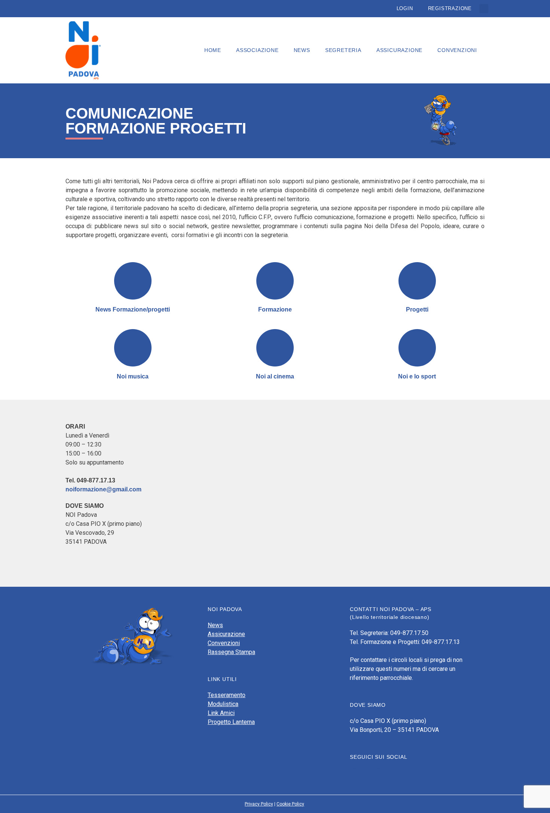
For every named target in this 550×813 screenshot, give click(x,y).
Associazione (257, 50)
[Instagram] (380, 772)
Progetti (417, 309)
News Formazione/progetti (132, 309)
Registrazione (450, 8)
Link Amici (221, 713)
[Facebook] (353, 772)
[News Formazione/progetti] (133, 281)
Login (405, 8)
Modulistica (223, 704)
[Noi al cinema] (275, 347)
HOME (212, 50)
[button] (483, 8)
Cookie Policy (290, 804)
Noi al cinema (275, 376)
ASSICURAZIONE (399, 50)
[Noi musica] (133, 347)
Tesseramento (226, 695)
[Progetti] (417, 281)
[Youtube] (366, 772)
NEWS (302, 50)
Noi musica (133, 376)
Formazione (275, 309)
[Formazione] (275, 281)
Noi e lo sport (417, 376)
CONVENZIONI (457, 50)
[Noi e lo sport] (417, 347)
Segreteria (343, 50)
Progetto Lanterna (231, 721)
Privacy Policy (259, 804)
